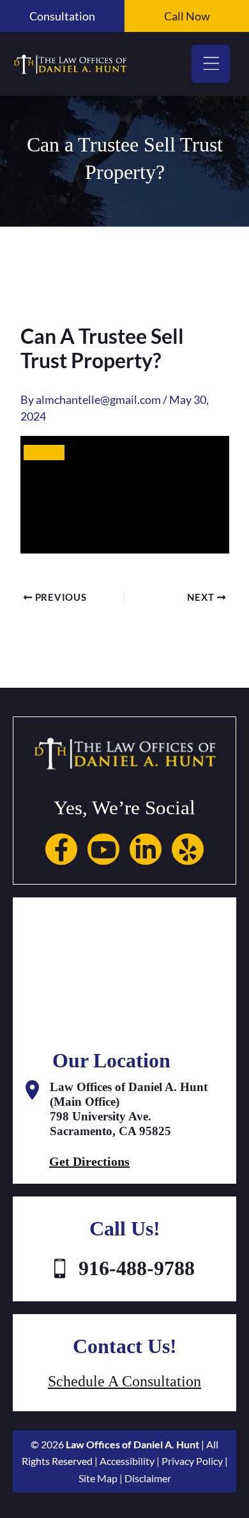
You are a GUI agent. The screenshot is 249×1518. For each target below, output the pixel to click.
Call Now (187, 16)
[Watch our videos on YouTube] (103, 847)
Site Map (98, 1478)
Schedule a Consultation (124, 1381)
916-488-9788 (137, 1268)
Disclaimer (147, 1478)
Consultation (62, 16)
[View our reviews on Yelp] (188, 847)
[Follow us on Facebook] (61, 847)
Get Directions (89, 1161)
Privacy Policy (192, 1461)
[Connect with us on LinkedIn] (146, 847)
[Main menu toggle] (210, 63)
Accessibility (127, 1461)
